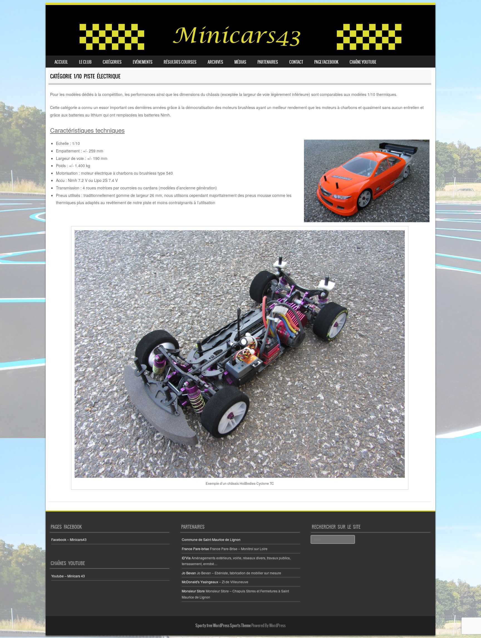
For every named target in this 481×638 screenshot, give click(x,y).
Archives (215, 62)
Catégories (112, 62)
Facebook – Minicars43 (69, 539)
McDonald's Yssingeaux (200, 581)
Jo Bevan (189, 572)
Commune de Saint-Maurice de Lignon (211, 539)
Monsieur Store (193, 590)
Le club (85, 62)
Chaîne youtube (363, 62)
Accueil (61, 62)
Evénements (143, 62)
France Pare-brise (195, 548)
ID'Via (186, 557)
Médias (240, 62)
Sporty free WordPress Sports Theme (223, 625)
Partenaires (267, 62)
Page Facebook (326, 62)
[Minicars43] (240, 48)
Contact (296, 62)
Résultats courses (180, 62)
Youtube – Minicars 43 (68, 575)
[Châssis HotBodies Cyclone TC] (239, 354)
